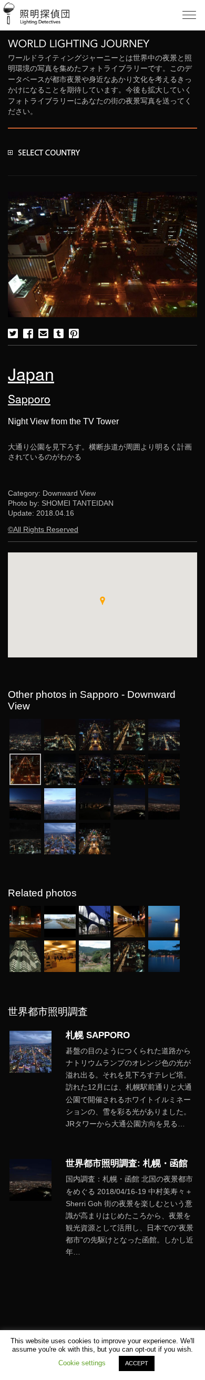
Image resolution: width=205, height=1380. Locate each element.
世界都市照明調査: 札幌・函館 (127, 1163)
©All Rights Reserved (43, 530)
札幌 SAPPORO (98, 1035)
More (131, 1087)
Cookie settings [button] (82, 1363)
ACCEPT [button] (136, 1363)
